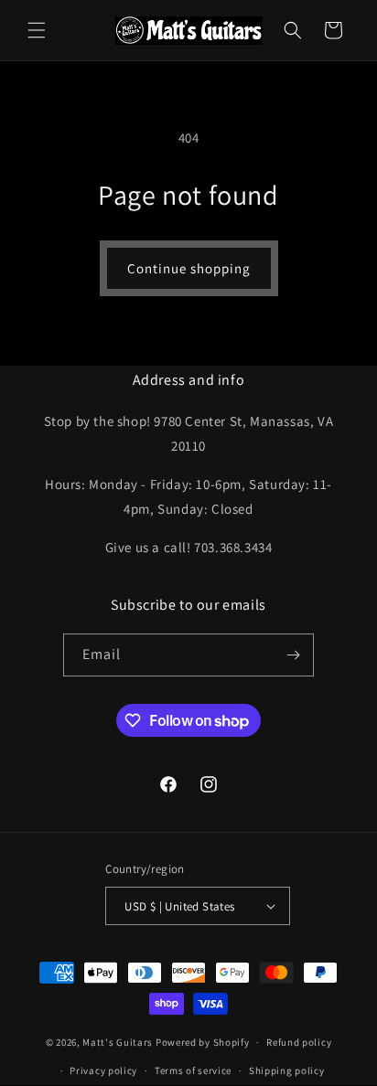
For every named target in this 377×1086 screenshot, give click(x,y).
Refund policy (298, 1042)
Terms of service (193, 1070)
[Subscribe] (293, 655)
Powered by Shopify (203, 1042)
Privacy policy (103, 1070)
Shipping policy (287, 1070)
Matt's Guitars (117, 1042)
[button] (36, 30)
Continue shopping (189, 268)
